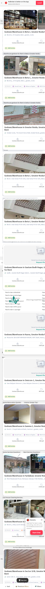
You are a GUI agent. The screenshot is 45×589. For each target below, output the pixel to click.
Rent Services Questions (32, 452)
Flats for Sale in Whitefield (12, 292)
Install (39, 3)
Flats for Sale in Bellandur (12, 298)
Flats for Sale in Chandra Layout (14, 301)
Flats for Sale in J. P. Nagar (12, 304)
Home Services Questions (11, 452)
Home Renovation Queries (12, 402)
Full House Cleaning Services (12, 497)
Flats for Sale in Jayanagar (12, 309)
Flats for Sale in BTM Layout (13, 307)
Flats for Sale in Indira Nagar (13, 295)
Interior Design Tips (31, 402)
